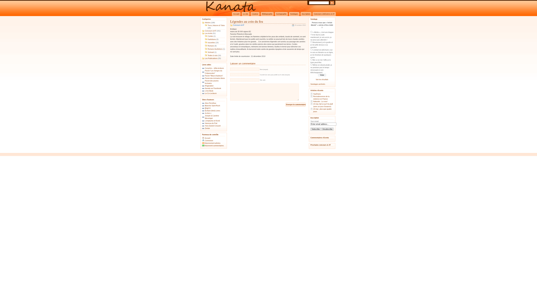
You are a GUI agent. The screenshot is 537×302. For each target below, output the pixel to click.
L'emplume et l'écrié (212, 121)
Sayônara (317, 94)
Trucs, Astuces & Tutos (216, 25)
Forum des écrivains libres (215, 78)
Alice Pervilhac (210, 103)
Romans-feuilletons (215, 49)
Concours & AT (210, 31)
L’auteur (255, 14)
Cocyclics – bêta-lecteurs (214, 68)
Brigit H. (208, 108)
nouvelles (211, 43)
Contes (210, 36)
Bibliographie (267, 14)
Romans (211, 46)
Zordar (207, 128)
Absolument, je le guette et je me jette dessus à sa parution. (321, 44)
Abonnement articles (212, 143)
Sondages (294, 14)
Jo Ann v (208, 113)
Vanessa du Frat (211, 123)
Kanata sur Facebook (213, 88)
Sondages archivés (317, 84)
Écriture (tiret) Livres (212, 111)
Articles (207, 23)
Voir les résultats (322, 80)
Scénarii (211, 52)
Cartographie (281, 14)
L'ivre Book (209, 91)
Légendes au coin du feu (246, 21)
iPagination (209, 86)
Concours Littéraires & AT (324, 14)
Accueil (236, 14)
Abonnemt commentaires (214, 146)
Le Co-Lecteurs (211, 93)
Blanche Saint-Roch (212, 106)
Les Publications (211, 58)
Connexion (209, 141)
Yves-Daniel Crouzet (213, 126)
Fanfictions (212, 39)
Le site (245, 14)
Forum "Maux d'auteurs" (214, 76)
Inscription (306, 14)
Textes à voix (212, 55)
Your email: (314, 121)
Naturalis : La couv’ (320, 101)
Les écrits (208, 33)
